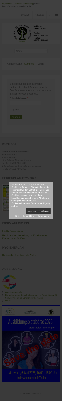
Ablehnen (45, 211)
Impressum (43, 216)
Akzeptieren (32, 211)
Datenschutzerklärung (25, 216)
